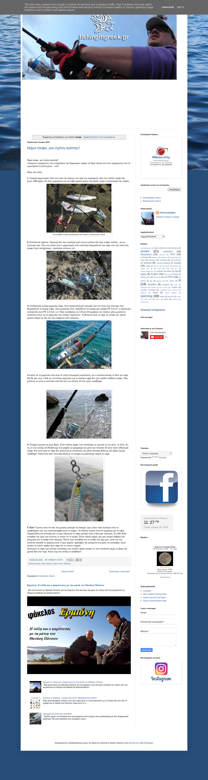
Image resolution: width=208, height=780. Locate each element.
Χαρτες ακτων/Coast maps (154, 597)
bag (167, 268)
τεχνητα (147, 262)
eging (143, 274)
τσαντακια (165, 266)
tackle (170, 296)
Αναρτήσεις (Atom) (46, 576)
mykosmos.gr (165, 577)
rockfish (174, 287)
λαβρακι (164, 257)
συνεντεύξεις (176, 260)
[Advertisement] (104, 104)
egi (176, 271)
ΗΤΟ (172, 254)
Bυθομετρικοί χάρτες (152, 201)
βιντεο (165, 248)
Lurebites (147, 591)
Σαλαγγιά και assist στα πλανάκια (57, 714)
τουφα (55, 564)
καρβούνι (154, 257)
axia (159, 268)
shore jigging (171, 293)
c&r (176, 268)
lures (176, 285)
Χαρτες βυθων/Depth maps (155, 601)
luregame (165, 285)
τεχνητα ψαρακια (163, 263)
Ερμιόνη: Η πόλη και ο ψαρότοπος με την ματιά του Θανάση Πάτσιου (65, 585)
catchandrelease (147, 271)
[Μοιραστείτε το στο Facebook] (77, 559)
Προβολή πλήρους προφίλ (167, 217)
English (154, 274)
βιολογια (174, 248)
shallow (143, 293)
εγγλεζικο (168, 251)
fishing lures (145, 277)
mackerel (144, 287)
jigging (158, 281)
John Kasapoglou (167, 213)
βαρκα (157, 248)
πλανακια (163, 260)
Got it (180, 7)
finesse (167, 274)
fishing (175, 274)
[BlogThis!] (71, 559)
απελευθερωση (146, 248)
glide (163, 277)
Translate (162, 457)
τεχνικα (49, 564)
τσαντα (156, 266)
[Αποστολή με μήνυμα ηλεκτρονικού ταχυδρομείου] (68, 559)
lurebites (152, 284)
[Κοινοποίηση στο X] (74, 559)
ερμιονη (162, 254)
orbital (153, 287)
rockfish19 (164, 290)
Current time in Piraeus (156, 518)
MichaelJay (134, 743)
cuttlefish (159, 271)
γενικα (37, 564)
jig (151, 281)
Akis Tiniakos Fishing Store (155, 594)
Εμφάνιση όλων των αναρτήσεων (99, 137)
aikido (143, 268)
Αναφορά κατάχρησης (153, 309)
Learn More (168, 7)
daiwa (169, 271)
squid (162, 296)
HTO (170, 277)
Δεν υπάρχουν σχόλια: (54, 560)
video (166, 299)
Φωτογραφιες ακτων (152, 198)
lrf (179, 280)
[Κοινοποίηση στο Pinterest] (80, 559)
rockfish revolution (148, 290)
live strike (170, 281)
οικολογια (152, 260)
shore (60, 564)
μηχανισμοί (174, 257)
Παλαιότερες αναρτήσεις (119, 571)
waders (175, 299)
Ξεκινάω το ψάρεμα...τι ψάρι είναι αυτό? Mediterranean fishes (70, 698)
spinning (67, 564)
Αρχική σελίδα (68, 571)
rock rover (163, 287)
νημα (43, 564)
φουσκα (175, 266)
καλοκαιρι (144, 257)
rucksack (174, 290)
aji (151, 268)
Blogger (149, 743)
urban (157, 299)
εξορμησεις (146, 254)
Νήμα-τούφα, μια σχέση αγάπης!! (53, 148)
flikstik (156, 277)
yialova (143, 302)
